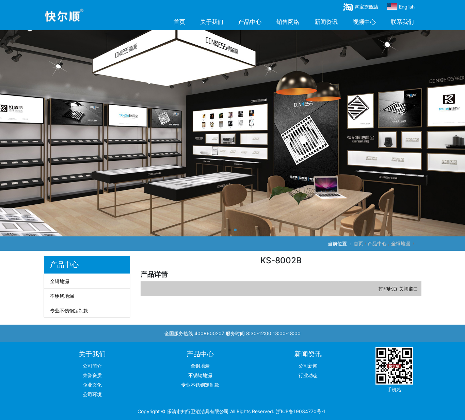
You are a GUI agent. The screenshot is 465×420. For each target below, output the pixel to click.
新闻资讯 (326, 21)
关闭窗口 (408, 289)
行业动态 (308, 375)
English (406, 7)
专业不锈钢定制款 (69, 310)
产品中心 (249, 21)
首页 (179, 21)
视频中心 (364, 21)
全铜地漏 (400, 243)
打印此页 (389, 289)
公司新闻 (308, 366)
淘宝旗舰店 (366, 7)
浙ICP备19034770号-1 (301, 411)
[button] (229, 230)
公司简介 (92, 366)
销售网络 (288, 21)
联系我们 (402, 21)
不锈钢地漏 (62, 296)
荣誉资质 (92, 375)
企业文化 (92, 385)
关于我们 (211, 21)
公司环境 (92, 394)
